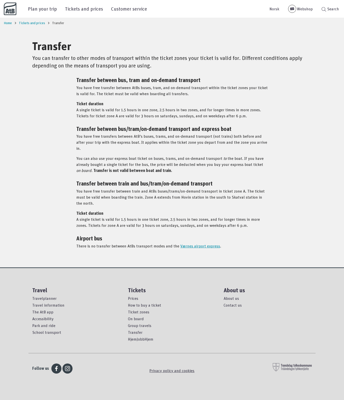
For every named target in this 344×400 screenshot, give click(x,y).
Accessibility (43, 318)
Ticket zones (138, 311)
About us (231, 298)
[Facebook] (56, 368)
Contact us (233, 305)
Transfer (135, 332)
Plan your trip (42, 9)
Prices (133, 298)
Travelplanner (44, 298)
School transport (46, 332)
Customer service (129, 9)
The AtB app (42, 311)
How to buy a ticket (144, 305)
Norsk (274, 8)
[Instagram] (67, 368)
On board (136, 318)
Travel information (48, 305)
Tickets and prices (84, 9)
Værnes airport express (200, 245)
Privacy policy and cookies (171, 370)
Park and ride (43, 325)
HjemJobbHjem (140, 339)
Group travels (139, 325)
